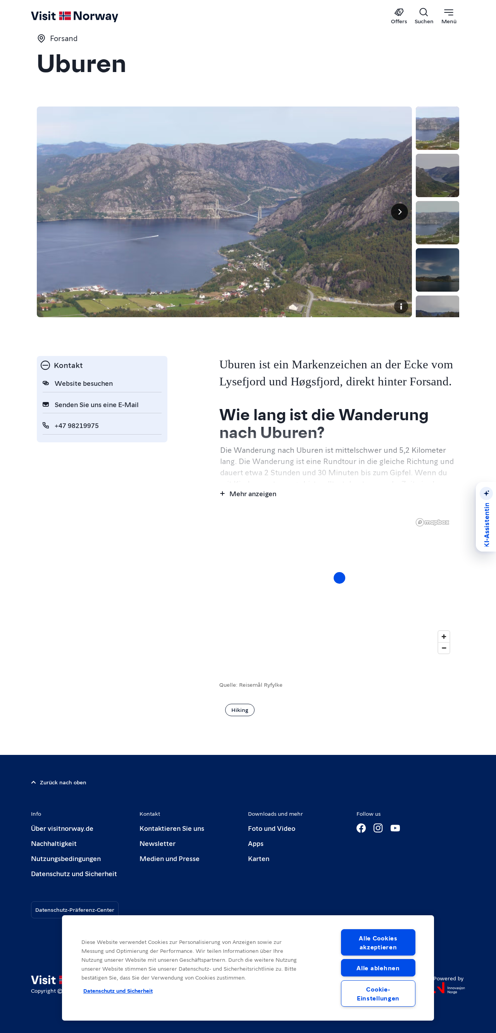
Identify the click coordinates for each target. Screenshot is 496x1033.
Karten (258, 858)
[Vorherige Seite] (49, 211)
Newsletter (158, 843)
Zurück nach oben (63, 782)
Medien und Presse (170, 858)
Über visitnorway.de (62, 827)
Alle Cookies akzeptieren (378, 942)
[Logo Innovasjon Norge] (449, 988)
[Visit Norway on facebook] (361, 828)
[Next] (399, 211)
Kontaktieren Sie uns (172, 827)
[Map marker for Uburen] (339, 578)
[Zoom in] (444, 636)
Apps (256, 843)
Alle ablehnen (378, 968)
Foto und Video (271, 827)
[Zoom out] (444, 647)
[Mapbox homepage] (432, 522)
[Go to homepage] (87, 16)
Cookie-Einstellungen (378, 993)
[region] (248, 968)
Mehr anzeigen (252, 493)
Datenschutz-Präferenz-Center (74, 909)
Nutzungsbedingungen (66, 858)
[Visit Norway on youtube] (395, 828)
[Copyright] (401, 306)
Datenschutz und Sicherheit (74, 873)
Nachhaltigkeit (54, 843)
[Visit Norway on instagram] (378, 828)
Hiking (239, 709)
